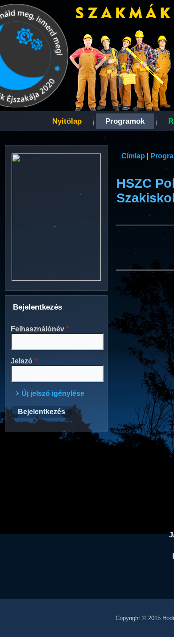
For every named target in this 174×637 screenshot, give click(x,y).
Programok (125, 121)
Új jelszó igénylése (52, 393)
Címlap (133, 156)
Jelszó (24, 361)
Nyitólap (67, 121)
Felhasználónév (40, 329)
